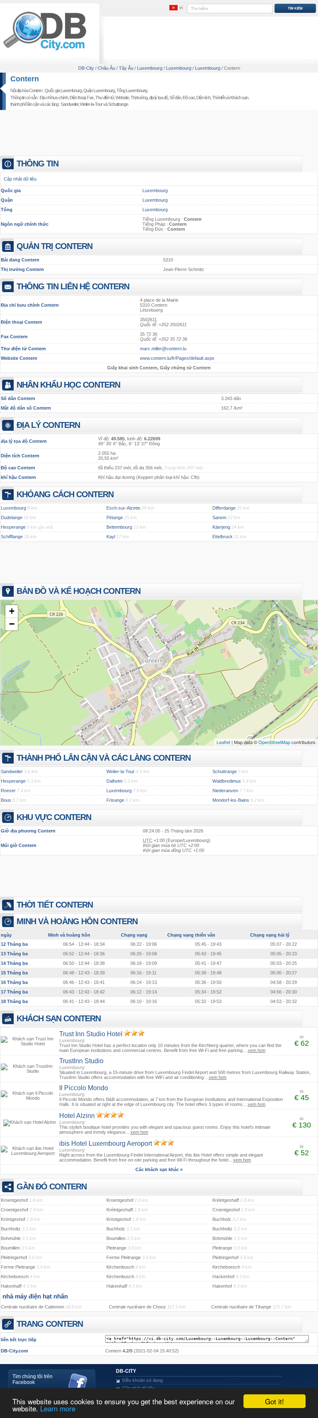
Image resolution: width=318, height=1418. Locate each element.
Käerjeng (221, 527)
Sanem (219, 517)
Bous (6, 800)
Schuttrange (118, 104)
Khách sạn (239, 97)
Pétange (114, 517)
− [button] (11, 624)
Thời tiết (218, 97)
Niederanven (225, 790)
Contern (24, 79)
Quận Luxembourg (99, 90)
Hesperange (13, 527)
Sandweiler (69, 104)
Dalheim (114, 781)
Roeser (8, 790)
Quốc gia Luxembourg (63, 90)
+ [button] (11, 611)
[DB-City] (44, 50)
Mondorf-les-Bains (230, 800)
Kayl (110, 536)
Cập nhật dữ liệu (20, 178)
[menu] (176, 8)
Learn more (57, 1408)
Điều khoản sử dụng (142, 1380)
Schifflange (12, 536)
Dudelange (11, 517)
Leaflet (223, 742)
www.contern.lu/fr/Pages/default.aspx (177, 358)
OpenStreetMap (274, 742)
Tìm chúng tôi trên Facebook (32, 1379)
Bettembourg (119, 527)
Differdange (224, 507)
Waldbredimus (226, 781)
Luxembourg (155, 190)
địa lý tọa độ (158, 97)
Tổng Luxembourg (131, 90)
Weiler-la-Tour (91, 104)
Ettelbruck (222, 536)
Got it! (274, 1401)
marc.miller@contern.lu (163, 348)
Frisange (115, 800)
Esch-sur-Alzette (123, 507)
